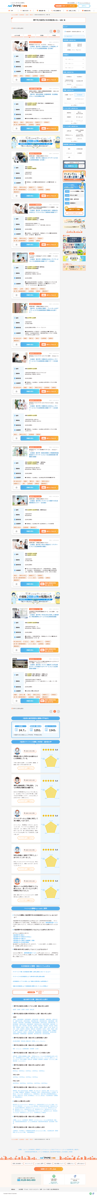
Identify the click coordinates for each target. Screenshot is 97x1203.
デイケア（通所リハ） (50, 1057)
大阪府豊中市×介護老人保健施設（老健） (24, 940)
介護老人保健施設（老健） (24, 1056)
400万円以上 (37, 1083)
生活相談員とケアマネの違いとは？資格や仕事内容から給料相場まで (30, 981)
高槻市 (41, 1027)
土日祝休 (54, 1092)
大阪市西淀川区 (34, 1021)
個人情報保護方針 (55, 1189)
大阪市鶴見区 (30, 1024)
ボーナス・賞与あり (40, 1095)
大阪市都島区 (20, 1019)
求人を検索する (57, 10)
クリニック (18, 1048)
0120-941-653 (28, 1180)
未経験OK (21, 1092)
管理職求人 (27, 1092)
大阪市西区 (42, 1019)
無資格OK (33, 1092)
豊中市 (69, 36)
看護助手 (31, 1120)
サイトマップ (28, 1163)
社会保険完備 (49, 1095)
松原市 (44, 1028)
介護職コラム (70, 1163)
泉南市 (49, 1030)
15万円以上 (15, 1077)
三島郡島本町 (31, 1032)
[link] (17, 35)
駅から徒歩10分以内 (23, 1090)
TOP (12, 10)
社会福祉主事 (50, 1130)
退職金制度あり (18, 1097)
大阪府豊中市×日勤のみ (19, 938)
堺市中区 (30, 1025)
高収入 (38, 1092)
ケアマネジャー (46, 1149)
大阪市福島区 (28, 1019)
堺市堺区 (24, 1025)
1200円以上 (28, 1070)
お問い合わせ (80, 1163)
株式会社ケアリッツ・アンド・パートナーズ (36, 1107)
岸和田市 (18, 1027)
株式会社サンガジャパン (21, 1110)
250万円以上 (16, 1083)
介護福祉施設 (25, 1048)
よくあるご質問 (39, 1163)
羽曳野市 (21, 1030)
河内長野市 (39, 1028)
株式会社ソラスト (19, 1109)
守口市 (49, 1027)
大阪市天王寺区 (18, 1021)
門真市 (26, 1030)
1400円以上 (35, 1070)
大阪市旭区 (20, 1022)
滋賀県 (14, 1009)
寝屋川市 (33, 1028)
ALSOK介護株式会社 (20, 1107)
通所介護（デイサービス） (37, 1057)
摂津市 (30, 1030)
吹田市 (31, 1027)
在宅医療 (32, 1048)
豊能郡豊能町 (38, 1032)
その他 (36, 1048)
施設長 (76, 1149)
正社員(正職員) (16, 1041)
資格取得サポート (28, 1093)
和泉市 (52, 1028)
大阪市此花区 (35, 1019)
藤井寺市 (39, 1030)
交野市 (14, 1032)
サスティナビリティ (34, 1189)
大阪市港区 (48, 1019)
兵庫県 (23, 1009)
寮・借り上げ (37, 1090)
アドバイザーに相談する (25, 768)
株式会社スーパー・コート (26, 1112)
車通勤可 (31, 1090)
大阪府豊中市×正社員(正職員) (21, 942)
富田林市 (28, 1028)
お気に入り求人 (72, 10)
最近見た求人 (87, 10)
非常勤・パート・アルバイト (38, 1041)
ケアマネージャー (38, 1120)
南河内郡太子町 (38, 1033)
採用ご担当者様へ (17, 1163)
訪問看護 (35, 1059)
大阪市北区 (52, 1024)
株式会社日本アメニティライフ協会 (45, 1104)
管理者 (70, 1151)
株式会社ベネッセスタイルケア (20, 1104)
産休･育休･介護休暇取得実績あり (49, 1093)
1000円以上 (22, 1070)
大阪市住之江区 (38, 1024)
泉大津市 (36, 1027)
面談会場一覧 (42, 10)
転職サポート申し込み (48, 1169)
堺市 (20, 1025)
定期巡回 (46, 1059)
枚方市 (53, 1027)
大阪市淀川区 (22, 1024)
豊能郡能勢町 (46, 1032)
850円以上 (15, 1070)
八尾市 (17, 1028)
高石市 (34, 1030)
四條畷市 (54, 1030)
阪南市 (25, 1032)
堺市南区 (46, 1025)
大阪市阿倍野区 (35, 1022)
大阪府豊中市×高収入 (18, 935)
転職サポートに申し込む (65, 5)
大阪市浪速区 (26, 1021)
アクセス (26, 1189)
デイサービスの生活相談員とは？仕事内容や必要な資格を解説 (29, 976)
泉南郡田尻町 (23, 1033)
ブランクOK (20, 1093)
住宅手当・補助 (45, 1090)
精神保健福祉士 (31, 1132)
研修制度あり (36, 1093)
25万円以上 (28, 1077)
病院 (14, 1048)
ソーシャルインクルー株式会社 (30, 1106)
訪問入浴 (30, 1059)
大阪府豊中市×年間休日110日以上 (22, 936)
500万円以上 (44, 1083)
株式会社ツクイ (32, 1104)
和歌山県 (32, 1009)
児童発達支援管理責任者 (21, 1121)
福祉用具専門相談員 (43, 1121)
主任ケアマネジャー (56, 1149)
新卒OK (15, 1095)
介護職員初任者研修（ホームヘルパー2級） (36, 1130)
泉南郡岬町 (30, 1033)
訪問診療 (40, 1059)
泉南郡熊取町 (16, 1033)
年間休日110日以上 (45, 1092)
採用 (41, 1189)
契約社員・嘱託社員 (26, 1041)
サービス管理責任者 (32, 1121)
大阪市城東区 (28, 1022)
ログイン (84, 5)
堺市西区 (40, 1025)
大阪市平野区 (46, 1024)
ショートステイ (22, 1060)
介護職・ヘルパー (17, 1120)
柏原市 (16, 1030)
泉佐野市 (22, 1028)
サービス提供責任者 (48, 1120)
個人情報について (59, 1163)
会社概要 (21, 1189)
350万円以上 (30, 1083)
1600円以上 (42, 1070)
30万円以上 (35, 1077)
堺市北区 (51, 1025)
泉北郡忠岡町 (53, 1032)
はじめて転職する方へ (74, 213)
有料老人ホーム (35, 1056)
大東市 (48, 1028)
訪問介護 (15, 1056)
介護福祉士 (15, 1130)
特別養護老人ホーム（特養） (23, 1057)
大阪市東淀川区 (43, 1021)
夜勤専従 (15, 1090)
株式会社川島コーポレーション (35, 1110)
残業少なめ (20, 1095)
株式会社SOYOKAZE (44, 1106)
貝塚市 (45, 1027)
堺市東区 (35, 1025)
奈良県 (27, 1009)
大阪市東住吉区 (51, 1022)
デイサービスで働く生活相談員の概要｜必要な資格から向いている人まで (31, 971)
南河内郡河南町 (46, 1033)
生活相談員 (25, 1120)
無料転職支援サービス (52, 922)
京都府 (18, 1009)
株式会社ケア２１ (39, 1109)
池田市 (27, 1027)
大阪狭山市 (19, 1032)
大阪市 (14, 1019)
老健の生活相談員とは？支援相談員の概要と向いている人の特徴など (30, 986)
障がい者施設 (23, 1059)
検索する (71, 166)
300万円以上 (23, 1083)
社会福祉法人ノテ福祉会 (40, 1112)
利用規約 (49, 1163)
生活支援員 (51, 1121)
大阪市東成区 (51, 1021)
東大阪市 (45, 1030)
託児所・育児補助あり (29, 1095)
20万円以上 (22, 1077)
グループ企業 (46, 1189)
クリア (81, 166)
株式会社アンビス (48, 1110)
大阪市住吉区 (43, 1022)
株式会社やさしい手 (29, 1109)
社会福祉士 (22, 1130)
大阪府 (26, 751)
